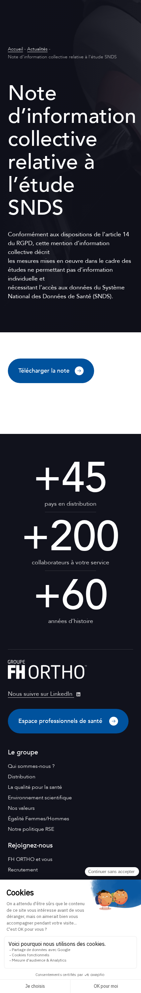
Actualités (37, 49)
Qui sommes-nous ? (31, 766)
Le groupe (23, 752)
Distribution (21, 776)
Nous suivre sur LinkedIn (41, 694)
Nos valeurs (21, 808)
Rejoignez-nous (30, 845)
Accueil (15, 49)
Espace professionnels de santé (61, 721)
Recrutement (23, 869)
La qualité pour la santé (35, 787)
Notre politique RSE (31, 829)
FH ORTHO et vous (30, 859)
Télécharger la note (44, 371)
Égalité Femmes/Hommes (38, 818)
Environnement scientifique (40, 797)
